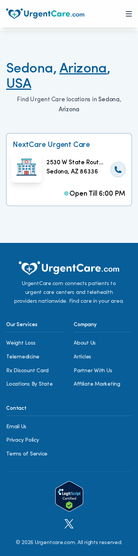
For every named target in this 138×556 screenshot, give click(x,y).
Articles (82, 357)
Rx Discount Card (27, 371)
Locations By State (29, 384)
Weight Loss (20, 343)
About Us (85, 343)
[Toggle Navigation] (129, 14)
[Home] (45, 13)
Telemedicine (22, 357)
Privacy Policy (22, 440)
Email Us (16, 427)
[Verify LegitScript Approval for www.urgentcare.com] (69, 496)
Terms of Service (27, 454)
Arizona (83, 69)
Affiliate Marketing (97, 384)
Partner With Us (93, 371)
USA (18, 84)
